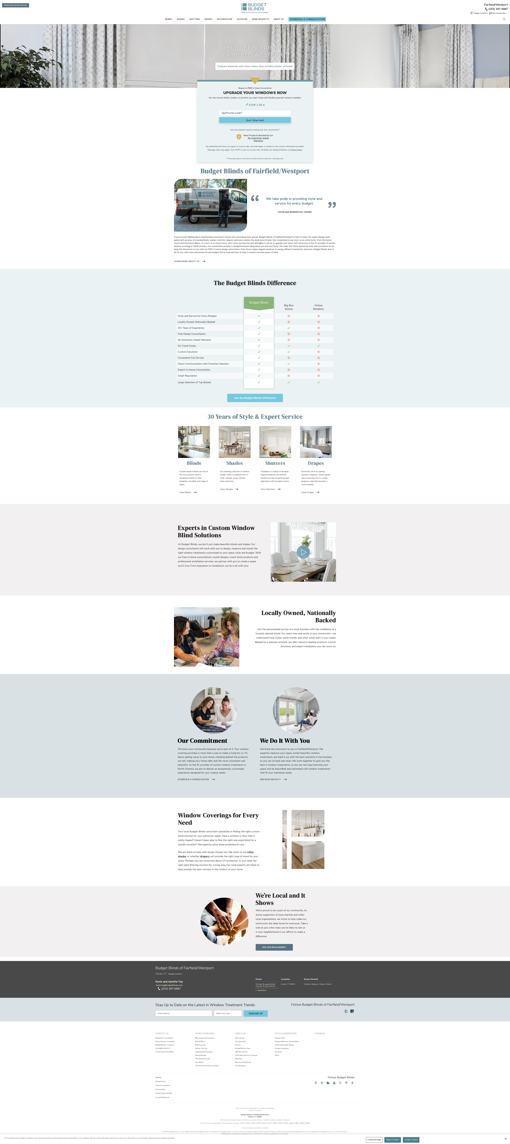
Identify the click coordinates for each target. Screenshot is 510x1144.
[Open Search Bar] (504, 19)
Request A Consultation (164, 1038)
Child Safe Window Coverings (246, 1055)
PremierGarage (200, 1055)
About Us (279, 19)
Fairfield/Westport (496, 4)
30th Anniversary (241, 1052)
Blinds (168, 19)
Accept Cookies (411, 1140)
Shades (180, 19)
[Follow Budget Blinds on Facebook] (316, 1082)
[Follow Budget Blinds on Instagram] (322, 1082)
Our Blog (320, 1033)
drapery (205, 856)
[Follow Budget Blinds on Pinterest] (346, 1082)
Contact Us (162, 1033)
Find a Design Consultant (165, 1041)
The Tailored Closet (202, 1059)
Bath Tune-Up (200, 1045)
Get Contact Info (498, 13)
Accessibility (160, 1089)
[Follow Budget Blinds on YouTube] (334, 1082)
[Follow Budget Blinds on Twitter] (340, 1082)
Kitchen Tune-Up (201, 1048)
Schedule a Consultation (307, 19)
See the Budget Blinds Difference (255, 398)
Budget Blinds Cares (242, 1048)
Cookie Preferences (162, 1097)
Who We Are (240, 1038)
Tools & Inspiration (285, 1033)
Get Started (255, 120)
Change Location (175, 974)
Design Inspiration (282, 1048)
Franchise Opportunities (15, 5)
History (238, 1045)
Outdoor (242, 19)
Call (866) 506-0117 (162, 1048)
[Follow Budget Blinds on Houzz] (328, 1082)
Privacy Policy (296, 150)
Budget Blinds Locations (164, 1045)
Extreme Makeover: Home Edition (287, 1041)
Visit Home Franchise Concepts (207, 1066)
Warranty (238, 1059)
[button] (478, 13)
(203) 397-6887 (498, 9)
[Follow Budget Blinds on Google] (352, 1011)
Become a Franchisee (243, 1062)
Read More (262, 990)
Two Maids (199, 1062)
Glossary (278, 1052)
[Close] (506, 1139)
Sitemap (158, 1077)
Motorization (224, 19)
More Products (260, 19)
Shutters (194, 19)
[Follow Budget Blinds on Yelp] (346, 1011)
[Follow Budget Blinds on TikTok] (352, 1082)
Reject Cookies (392, 1140)
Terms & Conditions (162, 1085)
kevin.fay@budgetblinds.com (169, 985)
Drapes (208, 19)
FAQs (277, 1055)
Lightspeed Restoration (204, 1052)
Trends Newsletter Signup (284, 1045)
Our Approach (240, 1041)
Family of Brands (204, 1033)
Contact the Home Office (164, 1052)
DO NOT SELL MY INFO (163, 1093)
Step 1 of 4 (257, 105)
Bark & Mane (200, 1041)
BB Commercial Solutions (204, 1038)
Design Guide (280, 1038)
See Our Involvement (274, 947)
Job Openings (240, 1066)
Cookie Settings (374, 1140)
